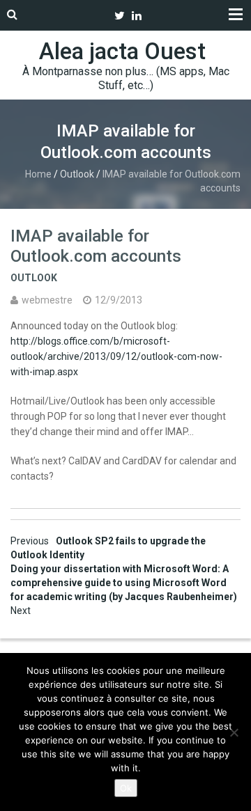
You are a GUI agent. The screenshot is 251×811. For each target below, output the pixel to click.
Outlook (77, 174)
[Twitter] (119, 15)
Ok (126, 788)
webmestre (47, 300)
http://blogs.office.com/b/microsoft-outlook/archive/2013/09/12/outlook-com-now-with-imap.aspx (116, 356)
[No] (234, 732)
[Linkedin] (137, 15)
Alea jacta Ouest (122, 51)
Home (38, 174)
